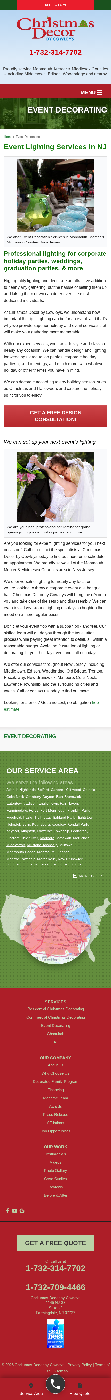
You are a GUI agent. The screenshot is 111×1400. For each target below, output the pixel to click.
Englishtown (48, 803)
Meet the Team (55, 1098)
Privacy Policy (80, 1365)
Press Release (55, 1114)
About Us (56, 1065)
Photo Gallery (55, 1170)
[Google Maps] (22, 1211)
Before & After (55, 1195)
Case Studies (55, 1179)
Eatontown (15, 803)
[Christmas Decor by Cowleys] (55, 1384)
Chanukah (55, 1033)
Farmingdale (16, 810)
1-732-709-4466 (55, 1287)
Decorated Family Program (55, 1081)
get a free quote (55, 1242)
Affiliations (55, 1123)
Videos (55, 1162)
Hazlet (28, 817)
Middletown (15, 845)
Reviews (55, 1187)
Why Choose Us (55, 1073)
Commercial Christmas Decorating (55, 1017)
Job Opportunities (55, 1131)
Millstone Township (42, 845)
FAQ (55, 1042)
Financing (55, 1089)
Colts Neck (15, 797)
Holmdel (13, 824)
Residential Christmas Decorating (55, 1009)
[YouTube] (15, 1211)
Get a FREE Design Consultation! (55, 416)
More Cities (91, 876)
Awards (55, 1106)
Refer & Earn (55, 5)
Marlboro (47, 838)
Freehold (13, 817)
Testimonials (55, 1154)
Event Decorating (30, 736)
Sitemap (61, 1371)
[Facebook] (7, 1211)
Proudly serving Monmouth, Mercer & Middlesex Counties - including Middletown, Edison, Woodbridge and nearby (55, 71)
